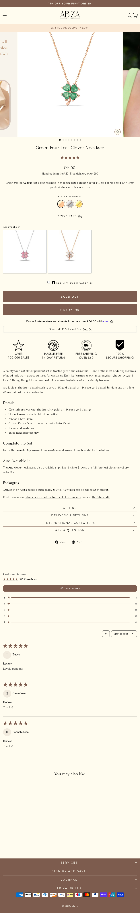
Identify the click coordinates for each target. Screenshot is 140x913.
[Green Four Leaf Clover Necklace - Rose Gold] (24, 845)
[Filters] (106, 633)
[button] (70, 157)
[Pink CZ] (25, 251)
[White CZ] (70, 251)
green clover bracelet (78, 450)
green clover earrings (45, 450)
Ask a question (70, 530)
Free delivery (78, 173)
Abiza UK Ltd (69, 888)
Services (69, 862)
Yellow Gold (78, 204)
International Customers (70, 522)
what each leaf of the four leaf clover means (53, 497)
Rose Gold (61, 204)
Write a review (70, 588)
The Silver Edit (101, 497)
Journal (69, 879)
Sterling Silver (70, 204)
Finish (70, 196)
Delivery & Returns (70, 515)
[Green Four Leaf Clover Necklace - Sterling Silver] (29, 845)
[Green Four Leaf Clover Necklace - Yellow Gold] (33, 845)
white (73, 467)
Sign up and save (69, 871)
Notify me (70, 309)
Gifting (70, 508)
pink (61, 467)
